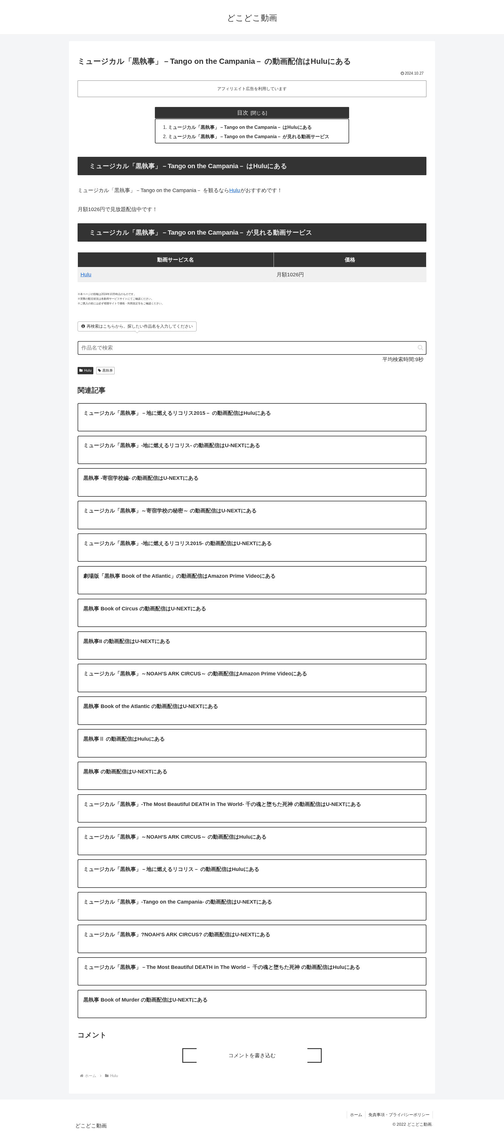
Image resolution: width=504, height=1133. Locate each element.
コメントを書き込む (252, 1055)
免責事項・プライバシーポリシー (399, 1114)
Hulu (234, 190)
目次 (242, 112)
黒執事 (107, 370)
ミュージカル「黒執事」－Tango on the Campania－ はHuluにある (240, 127)
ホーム (356, 1114)
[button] (418, 347)
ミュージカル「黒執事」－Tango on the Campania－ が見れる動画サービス (248, 136)
